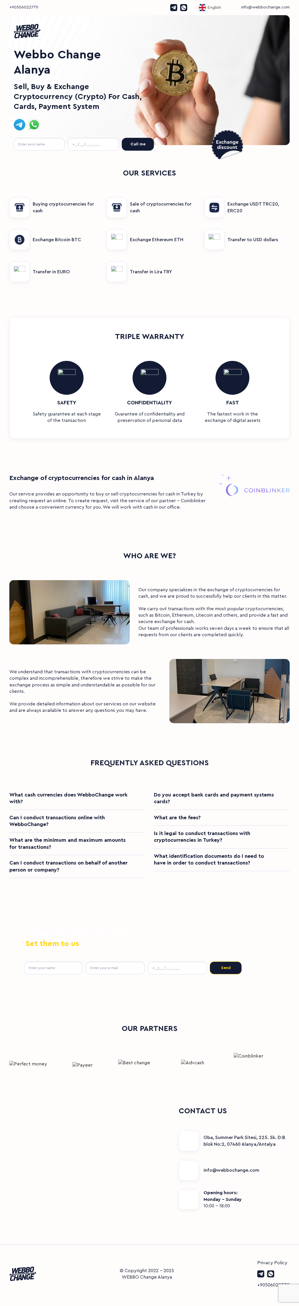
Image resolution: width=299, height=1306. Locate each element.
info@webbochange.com (265, 7)
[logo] (149, 31)
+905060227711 (23, 7)
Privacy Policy (272, 1262)
